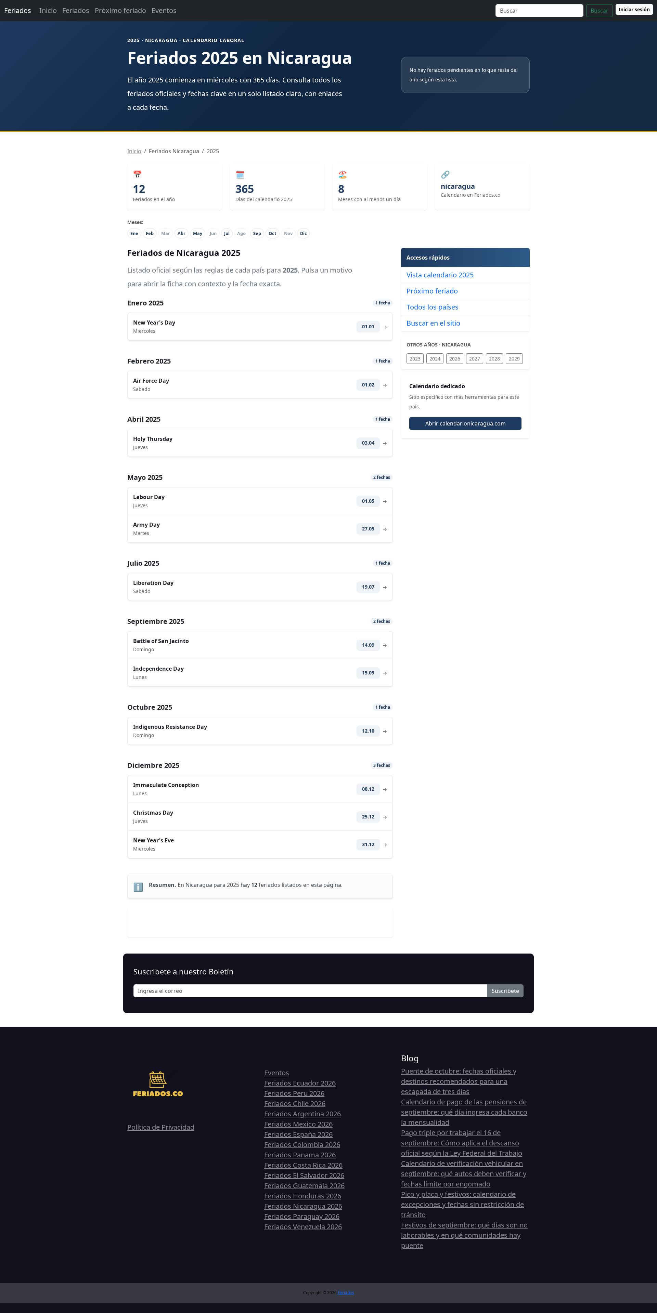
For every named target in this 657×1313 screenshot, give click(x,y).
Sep (257, 233)
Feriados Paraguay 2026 (301, 1216)
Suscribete (505, 991)
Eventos (164, 10)
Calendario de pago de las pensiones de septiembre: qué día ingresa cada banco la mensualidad (464, 1112)
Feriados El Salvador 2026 (304, 1175)
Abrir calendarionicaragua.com (465, 423)
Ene (134, 233)
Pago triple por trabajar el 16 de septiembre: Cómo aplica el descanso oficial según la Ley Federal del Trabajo (461, 1143)
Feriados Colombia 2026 (302, 1144)
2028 (494, 358)
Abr (181, 233)
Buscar (599, 10)
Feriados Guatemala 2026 (304, 1185)
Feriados (17, 10)
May (197, 233)
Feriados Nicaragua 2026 (303, 1206)
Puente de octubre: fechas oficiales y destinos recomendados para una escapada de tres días (458, 1081)
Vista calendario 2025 (440, 274)
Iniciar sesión (634, 9)
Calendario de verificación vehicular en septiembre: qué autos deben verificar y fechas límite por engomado (463, 1174)
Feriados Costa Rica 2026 (303, 1165)
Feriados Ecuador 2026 (300, 1083)
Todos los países (433, 307)
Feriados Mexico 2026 (298, 1124)
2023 (415, 358)
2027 (474, 358)
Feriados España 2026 (298, 1134)
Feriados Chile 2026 (294, 1103)
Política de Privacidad (160, 1127)
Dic (303, 233)
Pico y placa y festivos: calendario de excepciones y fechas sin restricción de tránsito (462, 1204)
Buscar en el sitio (433, 323)
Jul (227, 233)
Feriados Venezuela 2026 (303, 1226)
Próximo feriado (120, 10)
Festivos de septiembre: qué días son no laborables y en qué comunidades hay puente (464, 1235)
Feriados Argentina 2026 (302, 1113)
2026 (454, 358)
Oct (272, 233)
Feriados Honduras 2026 (302, 1195)
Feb (150, 233)
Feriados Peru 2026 (294, 1093)
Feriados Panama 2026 (300, 1154)
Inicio (48, 10)
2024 (434, 358)
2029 (514, 358)
